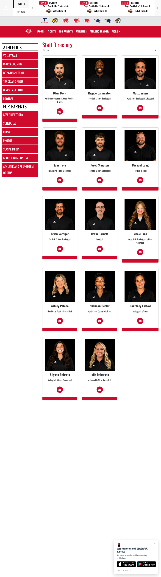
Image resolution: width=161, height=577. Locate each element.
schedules (9, 123)
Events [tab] (21, 4)
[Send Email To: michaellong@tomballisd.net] (140, 180)
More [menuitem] (115, 31)
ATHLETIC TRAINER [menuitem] (99, 31)
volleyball (10, 55)
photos (7, 140)
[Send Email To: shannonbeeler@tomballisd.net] (100, 321)
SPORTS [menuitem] (40, 31)
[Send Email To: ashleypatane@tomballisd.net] (60, 321)
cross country (12, 64)
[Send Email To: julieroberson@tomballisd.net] (100, 389)
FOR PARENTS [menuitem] (66, 31)
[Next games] (158, 8)
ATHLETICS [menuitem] (81, 31)
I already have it (124, 570)
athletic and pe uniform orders (18, 169)
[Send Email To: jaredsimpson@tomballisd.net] (100, 180)
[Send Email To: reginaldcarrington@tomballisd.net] (100, 108)
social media (11, 149)
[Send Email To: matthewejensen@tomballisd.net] (140, 108)
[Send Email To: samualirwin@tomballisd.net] (60, 180)
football (9, 98)
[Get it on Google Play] (146, 564)
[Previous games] (32, 8)
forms (7, 132)
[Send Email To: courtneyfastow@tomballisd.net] (140, 321)
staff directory (13, 114)
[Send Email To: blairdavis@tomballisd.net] (60, 111)
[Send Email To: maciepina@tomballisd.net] (140, 252)
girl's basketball (14, 90)
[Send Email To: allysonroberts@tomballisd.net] (60, 389)
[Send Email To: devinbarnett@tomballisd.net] (100, 249)
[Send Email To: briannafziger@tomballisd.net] (60, 249)
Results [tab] (21, 12)
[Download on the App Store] (126, 564)
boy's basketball (14, 72)
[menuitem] (43, 20)
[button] (55, 8)
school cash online (15, 158)
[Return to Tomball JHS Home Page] (28, 29)
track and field (13, 81)
